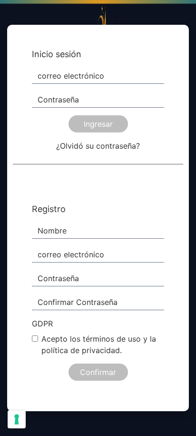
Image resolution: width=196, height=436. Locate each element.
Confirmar (98, 372)
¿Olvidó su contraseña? (98, 146)
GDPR (42, 323)
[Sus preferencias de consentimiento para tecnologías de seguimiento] (17, 419)
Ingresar (98, 124)
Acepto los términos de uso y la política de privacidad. (98, 344)
